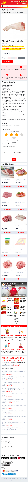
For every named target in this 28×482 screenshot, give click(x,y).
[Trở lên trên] (26, 480)
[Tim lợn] (7, 218)
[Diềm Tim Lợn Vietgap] (20, 195)
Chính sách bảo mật (6, 450)
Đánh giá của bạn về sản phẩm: (9, 143)
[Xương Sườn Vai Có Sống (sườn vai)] (20, 171)
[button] (2, 6)
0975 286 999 (18, 326)
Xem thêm (13, 323)
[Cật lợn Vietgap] (7, 195)
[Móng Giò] (20, 218)
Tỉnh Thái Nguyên (22, 1)
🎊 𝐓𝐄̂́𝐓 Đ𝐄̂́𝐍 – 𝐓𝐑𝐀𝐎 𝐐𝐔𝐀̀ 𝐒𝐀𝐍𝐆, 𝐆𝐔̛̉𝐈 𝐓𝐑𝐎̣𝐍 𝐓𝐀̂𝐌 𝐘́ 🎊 (23, 308)
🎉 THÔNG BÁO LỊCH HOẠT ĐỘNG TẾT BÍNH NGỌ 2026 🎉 (10, 308)
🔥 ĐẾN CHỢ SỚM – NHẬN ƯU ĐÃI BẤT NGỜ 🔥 (23, 300)
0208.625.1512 (9, 374)
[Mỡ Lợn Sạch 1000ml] (7, 241)
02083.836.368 (9, 391)
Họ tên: (3, 152)
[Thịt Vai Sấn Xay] (7, 264)
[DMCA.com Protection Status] (5, 465)
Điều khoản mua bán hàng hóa (8, 448)
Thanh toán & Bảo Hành (6, 444)
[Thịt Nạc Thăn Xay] (20, 264)
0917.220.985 (9, 402)
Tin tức (3, 440)
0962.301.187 (9, 425)
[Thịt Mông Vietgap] (7, 171)
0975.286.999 (16, 365)
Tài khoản (23, 3)
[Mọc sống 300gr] (20, 241)
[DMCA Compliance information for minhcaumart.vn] (7, 462)
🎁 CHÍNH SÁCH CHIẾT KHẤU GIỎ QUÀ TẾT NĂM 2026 (23, 314)
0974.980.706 (9, 414)
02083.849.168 (9, 385)
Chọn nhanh (21, 58)
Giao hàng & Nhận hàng (6, 446)
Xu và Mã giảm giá (5, 442)
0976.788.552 (9, 397)
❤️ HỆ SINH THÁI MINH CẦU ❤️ (10, 300)
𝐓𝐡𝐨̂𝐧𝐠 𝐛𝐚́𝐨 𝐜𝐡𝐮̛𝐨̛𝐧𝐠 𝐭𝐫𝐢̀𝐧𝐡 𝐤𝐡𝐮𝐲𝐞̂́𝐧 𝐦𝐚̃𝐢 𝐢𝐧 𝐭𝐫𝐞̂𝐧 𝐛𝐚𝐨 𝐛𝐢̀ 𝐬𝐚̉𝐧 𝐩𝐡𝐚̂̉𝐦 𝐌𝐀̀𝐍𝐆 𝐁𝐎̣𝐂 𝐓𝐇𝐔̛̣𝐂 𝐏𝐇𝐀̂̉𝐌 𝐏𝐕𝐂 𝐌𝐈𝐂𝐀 (10, 314)
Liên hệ (3, 454)
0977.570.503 (9, 408)
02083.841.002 (9, 380)
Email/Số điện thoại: (19, 152)
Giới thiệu (3, 452)
